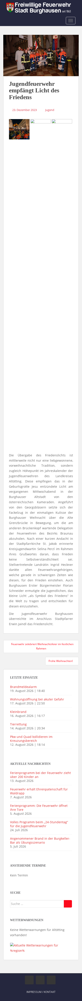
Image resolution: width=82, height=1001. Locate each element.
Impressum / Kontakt (41, 992)
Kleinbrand (18, 712)
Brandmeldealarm (23, 687)
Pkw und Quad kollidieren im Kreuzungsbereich (31, 739)
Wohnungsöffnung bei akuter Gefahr (37, 699)
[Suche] (68, 904)
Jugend (49, 110)
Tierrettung (18, 724)
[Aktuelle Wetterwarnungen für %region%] (41, 948)
